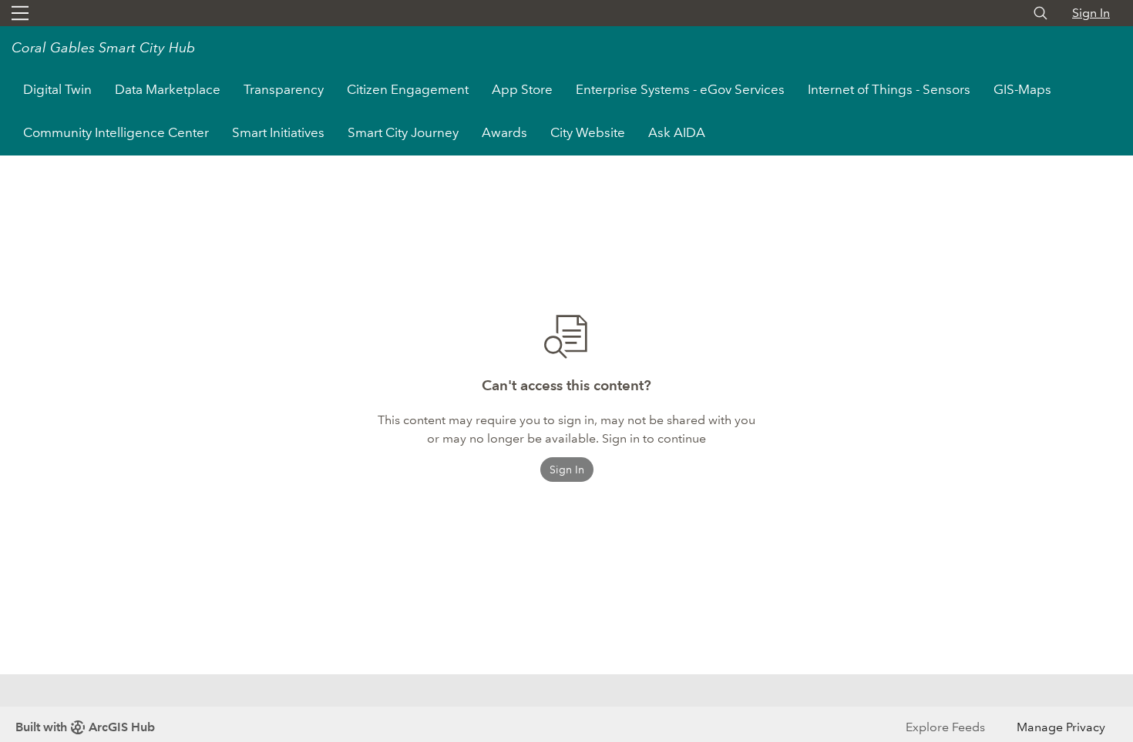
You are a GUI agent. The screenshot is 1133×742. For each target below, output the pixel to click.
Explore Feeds (945, 727)
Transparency (284, 90)
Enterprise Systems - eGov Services (680, 90)
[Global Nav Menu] (20, 13)
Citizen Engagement (408, 90)
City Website (593, 132)
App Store (522, 90)
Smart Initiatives (278, 133)
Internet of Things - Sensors (889, 90)
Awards (504, 133)
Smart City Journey (403, 133)
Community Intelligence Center (116, 133)
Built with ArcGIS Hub (85, 727)
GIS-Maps (1022, 90)
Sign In (1091, 12)
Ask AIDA (676, 133)
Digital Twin (57, 90)
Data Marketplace (167, 90)
